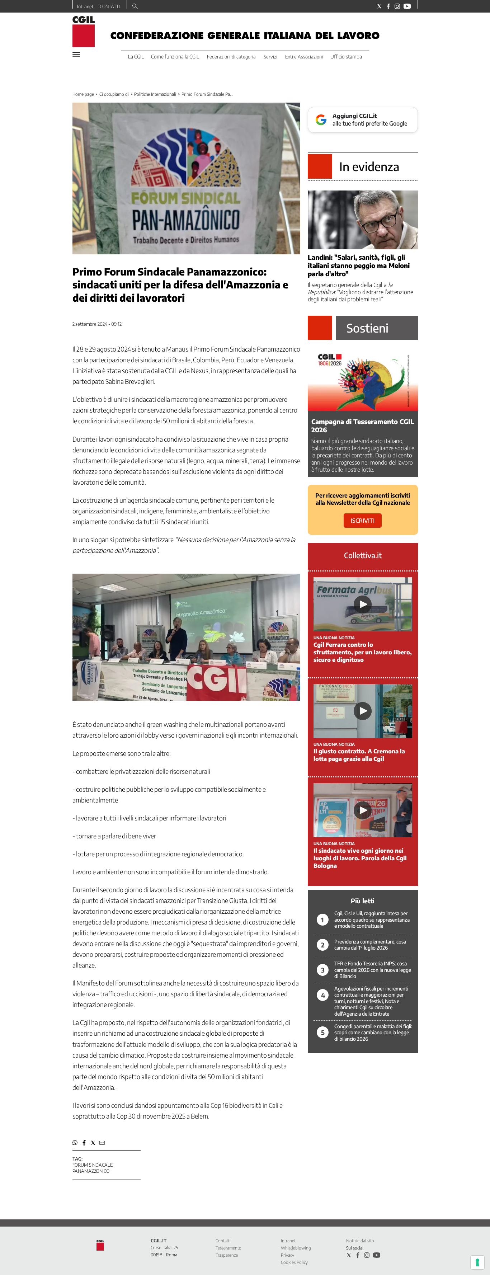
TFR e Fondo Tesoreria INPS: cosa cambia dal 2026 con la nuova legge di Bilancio (372, 969)
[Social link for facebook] (388, 6)
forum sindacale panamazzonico (92, 1168)
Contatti (223, 1240)
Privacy (287, 1255)
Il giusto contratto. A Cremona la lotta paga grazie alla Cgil (359, 755)
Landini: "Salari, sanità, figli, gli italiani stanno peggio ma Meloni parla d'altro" (359, 265)
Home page (83, 94)
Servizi (270, 57)
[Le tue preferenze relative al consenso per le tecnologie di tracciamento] (477, 1262)
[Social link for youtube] (407, 6)
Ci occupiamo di (113, 94)
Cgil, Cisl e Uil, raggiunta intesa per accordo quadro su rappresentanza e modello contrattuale (372, 919)
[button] (75, 1142)
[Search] (135, 7)
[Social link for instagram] (397, 6)
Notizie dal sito (360, 1240)
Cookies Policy (294, 1262)
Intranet (85, 6)
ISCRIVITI (362, 520)
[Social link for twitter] (379, 6)
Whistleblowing (296, 1248)
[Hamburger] (76, 54)
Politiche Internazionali (155, 94)
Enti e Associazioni (304, 57)
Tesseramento (228, 1248)
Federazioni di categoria (231, 57)
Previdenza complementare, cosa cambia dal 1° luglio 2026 (370, 944)
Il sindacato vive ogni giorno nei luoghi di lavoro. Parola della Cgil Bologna (360, 858)
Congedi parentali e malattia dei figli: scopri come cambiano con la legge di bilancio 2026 (373, 1032)
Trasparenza (227, 1255)
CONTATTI (110, 6)
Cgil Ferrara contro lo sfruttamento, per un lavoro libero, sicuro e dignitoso (363, 652)
